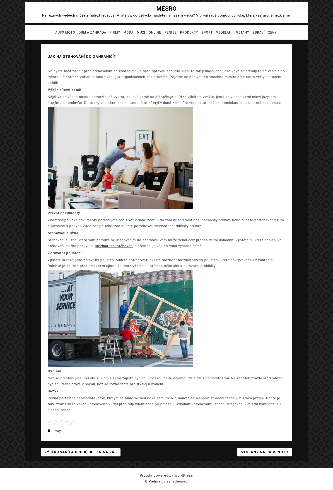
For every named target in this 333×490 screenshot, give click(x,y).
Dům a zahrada (92, 32)
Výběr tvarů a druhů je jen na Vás (80, 452)
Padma (154, 481)
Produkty (189, 32)
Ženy (272, 32)
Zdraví (259, 32)
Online (155, 32)
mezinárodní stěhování (114, 246)
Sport (207, 32)
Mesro (166, 8)
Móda (128, 32)
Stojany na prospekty (265, 452)
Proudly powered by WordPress (166, 475)
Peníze (170, 32)
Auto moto (65, 32)
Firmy (115, 32)
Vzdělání (224, 32)
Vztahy (242, 32)
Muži (141, 32)
